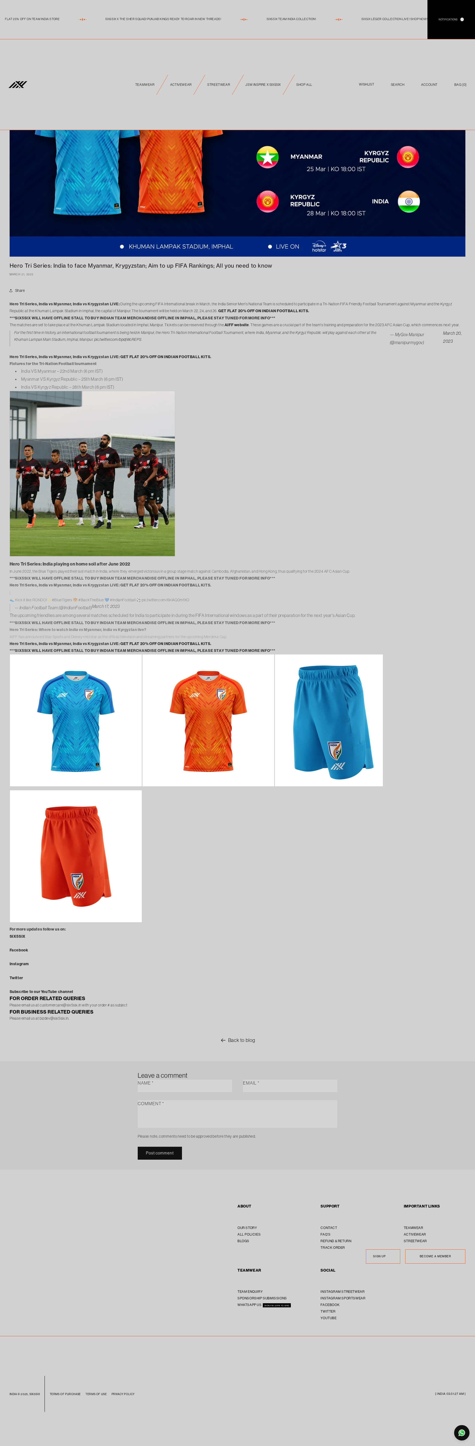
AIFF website (237, 324)
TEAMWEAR (145, 85)
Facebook (330, 1305)
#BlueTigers (62, 599)
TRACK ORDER (333, 1247)
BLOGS (243, 1241)
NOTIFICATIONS (451, 19)
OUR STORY (247, 1228)
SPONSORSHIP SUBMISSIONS (262, 1298)
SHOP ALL (304, 85)
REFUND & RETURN (336, 1241)
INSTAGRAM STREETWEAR (342, 1291)
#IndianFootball (123, 599)
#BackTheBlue (91, 599)
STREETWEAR (218, 85)
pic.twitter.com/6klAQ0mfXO (165, 599)
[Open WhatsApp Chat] (462, 1432)
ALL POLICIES (249, 1234)
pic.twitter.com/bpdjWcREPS (118, 339)
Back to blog (241, 1040)
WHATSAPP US (250, 1305)
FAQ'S (325, 1234)
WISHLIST (366, 85)
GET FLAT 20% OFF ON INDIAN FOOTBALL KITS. (263, 310)
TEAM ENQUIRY (250, 1291)
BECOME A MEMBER (435, 1256)
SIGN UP (379, 1256)
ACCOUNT (429, 85)
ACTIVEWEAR (181, 85)
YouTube (328, 1318)
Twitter (328, 1311)
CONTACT (329, 1228)
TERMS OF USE (96, 1394)
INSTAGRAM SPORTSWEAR (343, 1298)
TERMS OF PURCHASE (65, 1394)
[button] (460, 84)
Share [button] (20, 290)
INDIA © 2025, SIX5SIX (25, 1394)
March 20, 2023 (452, 337)
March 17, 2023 (106, 606)
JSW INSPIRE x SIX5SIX (263, 85)
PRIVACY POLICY (123, 1394)
